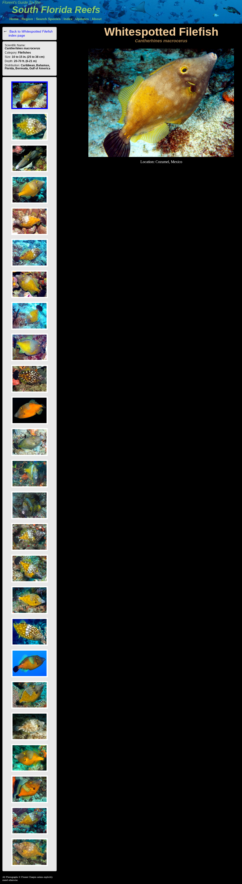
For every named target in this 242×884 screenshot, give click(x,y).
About (97, 19)
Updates (82, 19)
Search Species (48, 19)
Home (14, 19)
